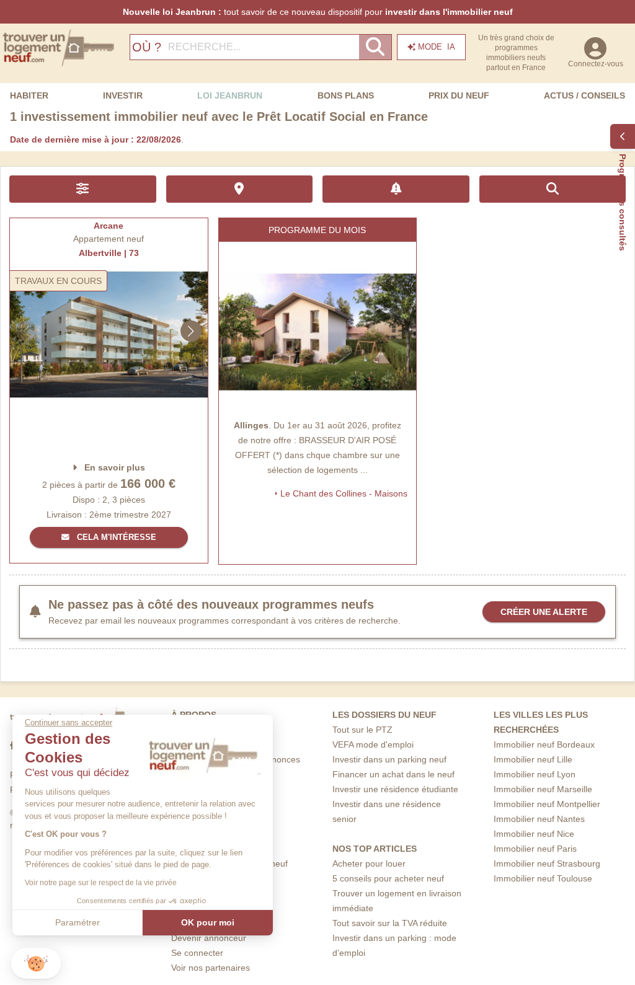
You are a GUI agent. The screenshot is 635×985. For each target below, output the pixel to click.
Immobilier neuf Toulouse (543, 878)
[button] (36, 963)
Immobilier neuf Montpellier (547, 804)
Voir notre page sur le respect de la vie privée (101, 882)
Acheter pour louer (369, 863)
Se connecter (197, 953)
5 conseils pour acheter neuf (388, 878)
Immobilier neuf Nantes (539, 819)
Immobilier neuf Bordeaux (544, 744)
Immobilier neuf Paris (535, 849)
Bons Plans (346, 95)
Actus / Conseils (584, 95)
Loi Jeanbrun (229, 95)
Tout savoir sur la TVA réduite (389, 923)
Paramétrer (77, 922)
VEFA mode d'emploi (373, 744)
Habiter (29, 95)
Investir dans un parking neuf (389, 759)
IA (436, 46)
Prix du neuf (459, 95)
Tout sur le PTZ (362, 730)
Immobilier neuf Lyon (534, 774)
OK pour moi (207, 922)
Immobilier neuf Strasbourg (547, 863)
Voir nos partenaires (210, 968)
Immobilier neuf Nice (534, 834)
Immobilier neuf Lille (533, 759)
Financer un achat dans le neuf (393, 774)
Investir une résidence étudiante (395, 789)
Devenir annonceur (208, 938)
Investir (123, 95)
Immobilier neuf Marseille (543, 789)
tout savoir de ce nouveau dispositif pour (318, 12)
